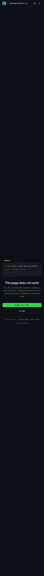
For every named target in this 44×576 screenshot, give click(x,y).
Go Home (22, 311)
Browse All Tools (22, 305)
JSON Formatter (23, 319)
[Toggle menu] (39, 3)
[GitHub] (34, 3)
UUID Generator (22, 323)
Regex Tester (35, 319)
